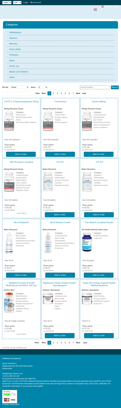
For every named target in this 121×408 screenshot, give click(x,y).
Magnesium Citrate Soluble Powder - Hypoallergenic (60, 284)
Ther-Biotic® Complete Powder (99, 222)
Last (84, 93)
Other (12, 77)
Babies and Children (18, 71)
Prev (44, 343)
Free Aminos (60, 101)
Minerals (13, 43)
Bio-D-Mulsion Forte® (60, 222)
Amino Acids (15, 49)
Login (25, 2)
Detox (12, 60)
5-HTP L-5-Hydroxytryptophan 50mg (21, 101)
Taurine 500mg (99, 101)
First (37, 343)
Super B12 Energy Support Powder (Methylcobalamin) (99, 284)
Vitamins (13, 38)
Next (78, 93)
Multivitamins (15, 32)
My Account (35, 2)
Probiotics (13, 55)
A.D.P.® (60, 162)
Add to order (21, 154)
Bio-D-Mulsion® (21, 222)
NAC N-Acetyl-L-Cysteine (21, 162)
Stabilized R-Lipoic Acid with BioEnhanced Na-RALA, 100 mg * (21, 284)
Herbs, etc (14, 66)
